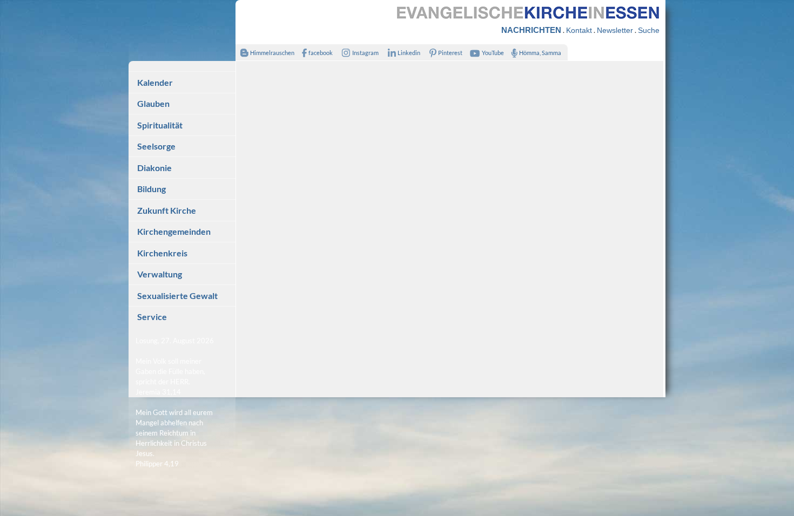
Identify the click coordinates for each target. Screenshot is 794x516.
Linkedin (409, 52)
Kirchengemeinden (174, 231)
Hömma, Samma (540, 52)
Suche (649, 30)
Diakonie (154, 167)
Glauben (153, 103)
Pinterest (450, 52)
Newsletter (615, 30)
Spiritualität (160, 125)
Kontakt (579, 30)
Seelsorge (156, 146)
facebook (320, 52)
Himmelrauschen (272, 52)
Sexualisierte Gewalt (177, 295)
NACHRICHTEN (531, 30)
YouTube (493, 52)
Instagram (365, 52)
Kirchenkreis (162, 253)
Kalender (155, 82)
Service (152, 316)
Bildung (151, 189)
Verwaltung (159, 274)
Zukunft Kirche (166, 210)
